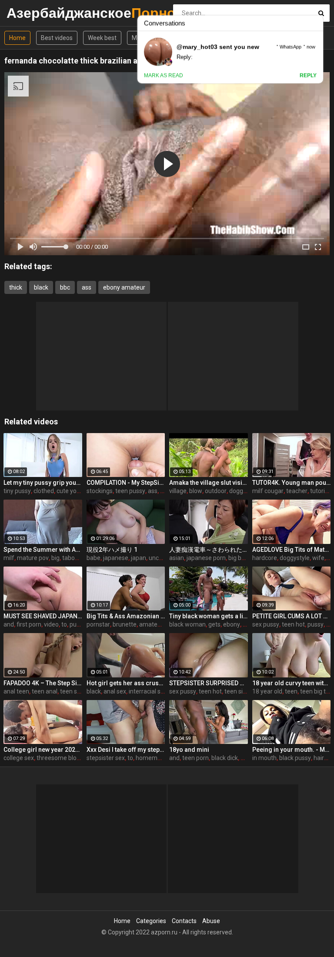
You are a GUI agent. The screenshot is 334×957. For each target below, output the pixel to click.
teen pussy (130, 490)
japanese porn (206, 557)
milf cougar (268, 490)
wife (318, 557)
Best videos (57, 37)
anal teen (16, 691)
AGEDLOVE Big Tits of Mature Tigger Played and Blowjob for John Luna (291, 549)
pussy (315, 624)
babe (93, 557)
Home (17, 37)
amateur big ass (161, 624)
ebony (231, 624)
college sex (18, 757)
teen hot (293, 624)
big (55, 557)
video (51, 624)
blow (195, 490)
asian (176, 557)
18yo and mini (189, 749)
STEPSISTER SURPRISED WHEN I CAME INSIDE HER (208, 683)
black (41, 287)
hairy (320, 757)
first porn (29, 624)
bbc (65, 287)
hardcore (264, 557)
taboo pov (76, 557)
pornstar (98, 624)
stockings (100, 490)
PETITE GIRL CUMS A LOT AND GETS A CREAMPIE (291, 616)
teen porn (195, 757)
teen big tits (316, 691)
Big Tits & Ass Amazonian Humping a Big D (126, 616)
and (8, 624)
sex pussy (265, 624)
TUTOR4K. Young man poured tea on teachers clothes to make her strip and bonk (291, 482)
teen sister (74, 691)
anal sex (115, 691)
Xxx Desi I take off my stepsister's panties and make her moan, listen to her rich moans (126, 749)
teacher (296, 490)
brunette (125, 624)
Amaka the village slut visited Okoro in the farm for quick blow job (208, 482)
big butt (238, 557)
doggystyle (295, 557)
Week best (102, 37)
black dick (224, 757)
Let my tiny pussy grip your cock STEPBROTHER (42, 482)
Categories (151, 920)
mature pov (33, 557)
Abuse (211, 920)
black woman (187, 624)
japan (138, 557)
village (178, 490)
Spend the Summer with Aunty (42, 549)
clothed (43, 490)
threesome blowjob (63, 757)
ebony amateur (124, 287)
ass (86, 287)
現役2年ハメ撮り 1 (112, 549)
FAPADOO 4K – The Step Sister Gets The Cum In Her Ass (42, 683)
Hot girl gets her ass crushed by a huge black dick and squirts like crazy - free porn (126, 683)
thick (15, 287)
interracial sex (148, 691)
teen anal (44, 691)
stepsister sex (106, 757)
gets (214, 624)
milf (8, 557)
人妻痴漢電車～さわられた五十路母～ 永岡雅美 (208, 549)
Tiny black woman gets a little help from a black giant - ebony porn (208, 616)
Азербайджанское (29, 12)
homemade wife (158, 757)
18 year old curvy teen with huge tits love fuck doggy (291, 683)
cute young (72, 490)
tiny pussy (17, 490)
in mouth (264, 757)
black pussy (295, 757)
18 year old (267, 691)
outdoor (216, 490)
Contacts (184, 920)
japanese (115, 557)
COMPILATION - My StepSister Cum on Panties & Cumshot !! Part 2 (126, 482)
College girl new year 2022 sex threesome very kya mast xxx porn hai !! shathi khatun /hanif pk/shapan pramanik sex (42, 749)
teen (291, 691)
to (64, 624)
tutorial (320, 490)
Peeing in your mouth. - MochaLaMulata (291, 749)
